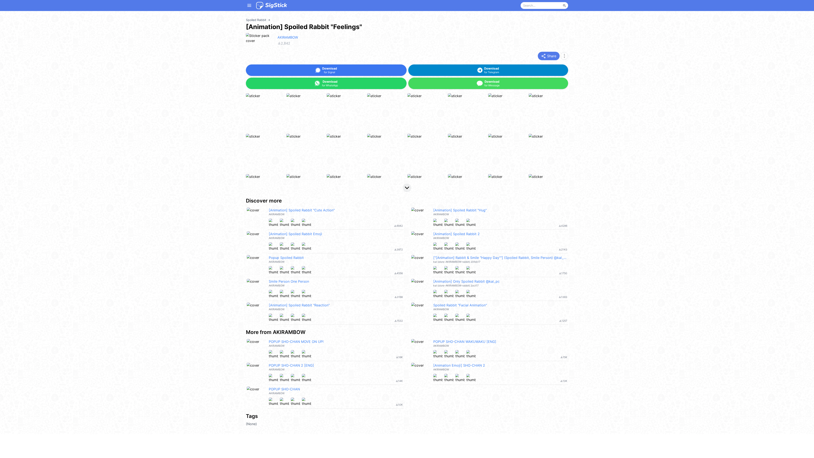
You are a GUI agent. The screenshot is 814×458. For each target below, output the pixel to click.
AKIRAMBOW (287, 37)
